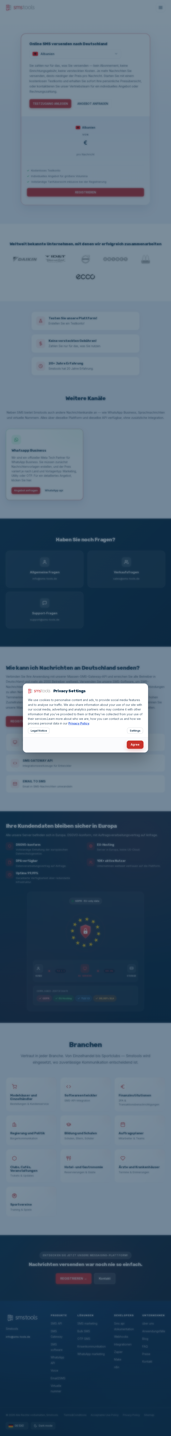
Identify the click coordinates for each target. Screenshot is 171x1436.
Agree (135, 744)
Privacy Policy (78, 723)
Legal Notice (39, 730)
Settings (135, 730)
